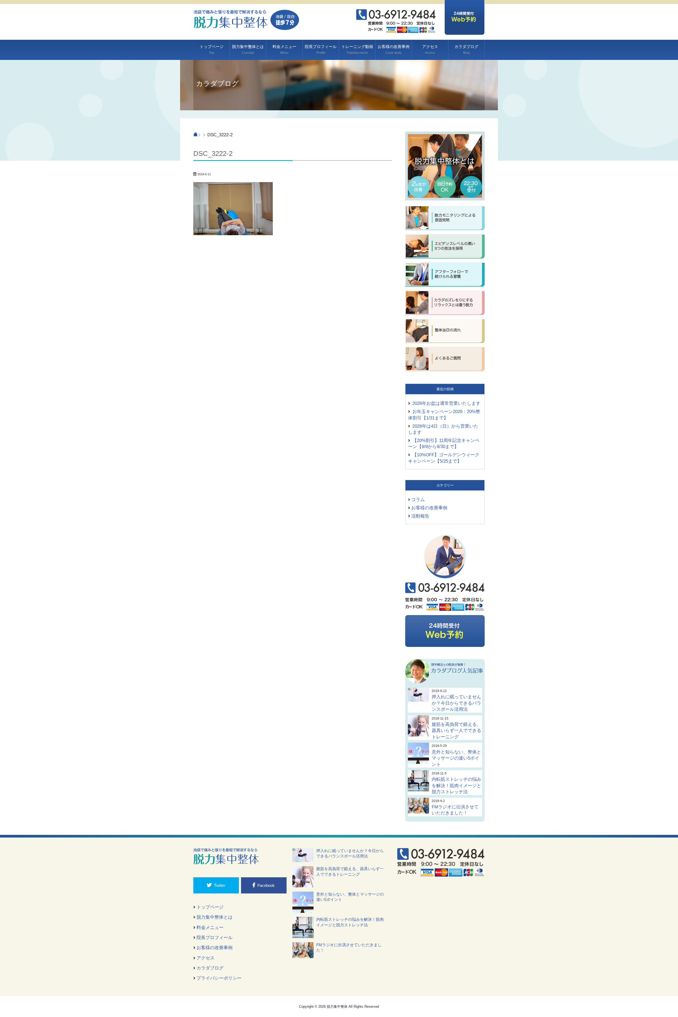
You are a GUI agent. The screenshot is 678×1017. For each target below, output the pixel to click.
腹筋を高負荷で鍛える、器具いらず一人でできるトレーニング (456, 730)
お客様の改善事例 (393, 49)
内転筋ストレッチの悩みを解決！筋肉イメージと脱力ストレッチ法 (456, 785)
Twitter (219, 885)
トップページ (212, 49)
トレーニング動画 (357, 49)
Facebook (266, 885)
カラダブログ (466, 49)
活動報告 (420, 516)
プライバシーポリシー (219, 978)
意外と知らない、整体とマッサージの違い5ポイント (456, 758)
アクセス (430, 49)
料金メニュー (284, 49)
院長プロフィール (321, 49)
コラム (418, 499)
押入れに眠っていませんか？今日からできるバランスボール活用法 (456, 703)
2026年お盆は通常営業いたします (446, 403)
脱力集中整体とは (248, 49)
